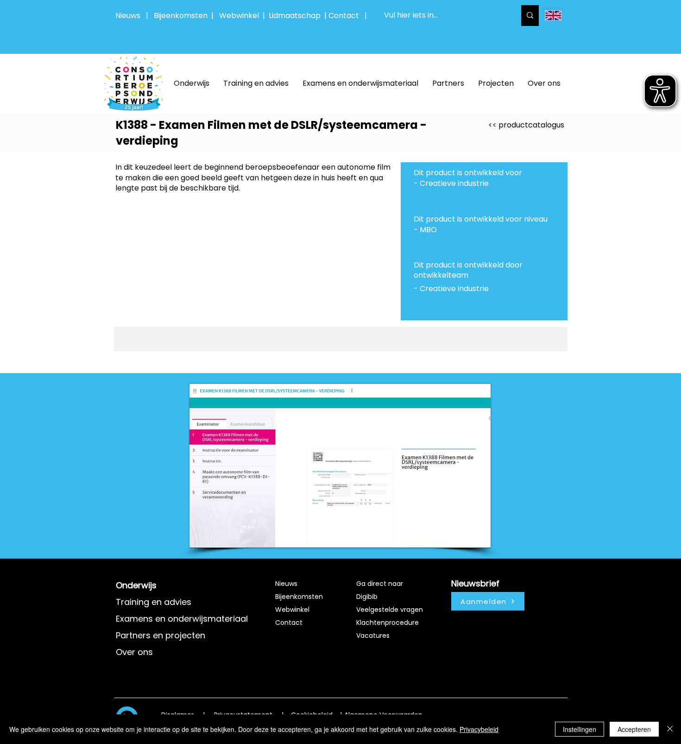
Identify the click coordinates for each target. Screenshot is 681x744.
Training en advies (153, 602)
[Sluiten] (669, 729)
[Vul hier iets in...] (530, 15)
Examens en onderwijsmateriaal (182, 618)
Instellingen (579, 729)
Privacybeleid (479, 729)
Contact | (348, 15)
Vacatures (373, 635)
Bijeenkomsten (182, 15)
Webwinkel (241, 15)
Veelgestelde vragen (389, 609)
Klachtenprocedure (387, 622)
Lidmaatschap (295, 15)
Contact (289, 622)
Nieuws (127, 15)
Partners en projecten (160, 635)
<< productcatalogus (526, 125)
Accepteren (634, 729)
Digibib (367, 596)
